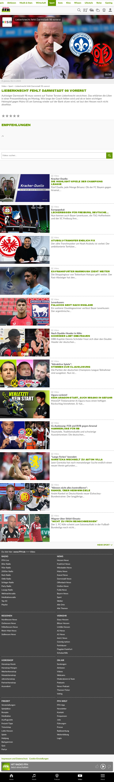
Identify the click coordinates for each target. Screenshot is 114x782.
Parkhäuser (61, 646)
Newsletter (61, 709)
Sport (51, 3)
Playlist (85, 9)
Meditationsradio (8, 597)
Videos (60, 672)
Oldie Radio (6, 579)
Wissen (77, 3)
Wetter (98, 9)
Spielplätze (6, 709)
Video (3, 86)
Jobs (59, 720)
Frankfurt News (63, 564)
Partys (4, 749)
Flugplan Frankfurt (64, 649)
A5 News (61, 635)
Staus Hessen (62, 620)
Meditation (6, 716)
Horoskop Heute (8, 664)
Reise (99, 3)
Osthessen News (8, 623)
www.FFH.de (19, 552)
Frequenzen (62, 716)
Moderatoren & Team (66, 679)
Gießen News (63, 586)
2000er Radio (7, 571)
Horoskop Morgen (9, 668)
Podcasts (61, 683)
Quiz (3, 746)
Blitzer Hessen (63, 623)
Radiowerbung (63, 731)
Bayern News (62, 594)
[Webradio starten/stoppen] (103, 766)
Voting (59, 694)
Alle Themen (62, 608)
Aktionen (11, 3)
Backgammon (7, 742)
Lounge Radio (7, 590)
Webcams (61, 675)
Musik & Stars (26, 3)
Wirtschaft (41, 3)
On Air (60, 660)
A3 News (61, 631)
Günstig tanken (63, 642)
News (60, 556)
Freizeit (5, 701)
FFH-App (61, 705)
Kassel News (62, 575)
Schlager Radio (7, 583)
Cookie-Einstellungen (39, 759)
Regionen (6, 616)
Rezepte (4, 712)
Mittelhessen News (9, 627)
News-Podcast (63, 686)
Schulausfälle (62, 653)
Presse (60, 727)
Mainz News (62, 571)
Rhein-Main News (8, 631)
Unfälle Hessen (63, 627)
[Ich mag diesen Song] (97, 766)
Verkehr (62, 616)
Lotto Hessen (7, 731)
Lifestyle (89, 3)
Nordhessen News (9, 620)
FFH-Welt (62, 701)
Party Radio (6, 586)
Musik (34, 779)
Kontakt (60, 712)
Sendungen (61, 664)
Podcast (57, 779)
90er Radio (6, 568)
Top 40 (4, 601)
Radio (4, 556)
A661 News (62, 638)
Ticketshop (6, 727)
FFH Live (5, 560)
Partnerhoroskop (8, 683)
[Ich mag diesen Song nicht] (108, 766)
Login (59, 738)
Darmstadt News (64, 579)
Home (11, 779)
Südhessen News (8, 635)
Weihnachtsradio (8, 594)
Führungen (61, 724)
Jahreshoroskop (8, 679)
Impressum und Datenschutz (14, 759)
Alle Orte (61, 605)
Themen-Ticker (63, 690)
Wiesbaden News (64, 568)
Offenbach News (64, 583)
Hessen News (63, 560)
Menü (103, 779)
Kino (68, 3)
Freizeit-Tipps (7, 724)
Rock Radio (6, 575)
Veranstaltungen (8, 705)
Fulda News (62, 590)
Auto (60, 3)
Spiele (4, 735)
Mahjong (5, 738)
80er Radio (6, 564)
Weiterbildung (63, 735)
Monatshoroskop (8, 675)
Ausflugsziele (7, 720)
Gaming (109, 3)
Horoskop (7, 660)
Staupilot (91, 9)
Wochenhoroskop (8, 672)
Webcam (104, 9)
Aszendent (6, 686)
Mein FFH (110, 9)
